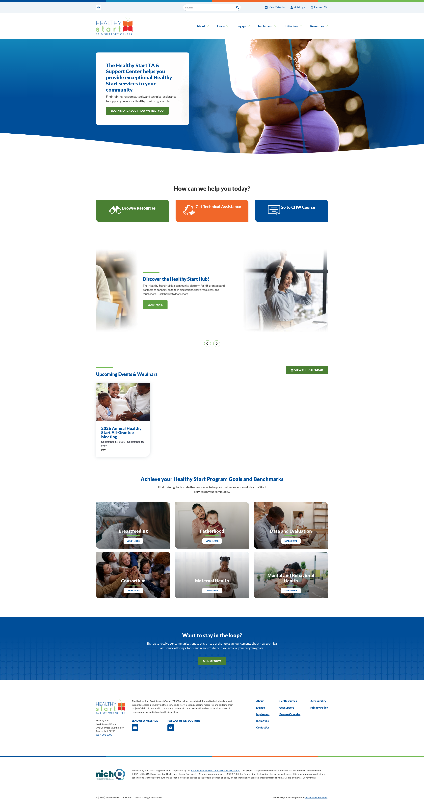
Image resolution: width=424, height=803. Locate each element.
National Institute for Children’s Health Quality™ (215, 770)
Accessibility (318, 701)
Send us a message (145, 720)
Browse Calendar (289, 714)
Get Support (286, 707)
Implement (265, 26)
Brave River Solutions (316, 797)
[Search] (237, 7)
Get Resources (288, 701)
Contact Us (262, 727)
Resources (317, 26)
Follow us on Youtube (183, 720)
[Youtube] (98, 7)
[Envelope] (135, 727)
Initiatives (291, 26)
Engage (241, 26)
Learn (221, 26)
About (201, 26)
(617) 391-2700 (104, 734)
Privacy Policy (319, 707)
